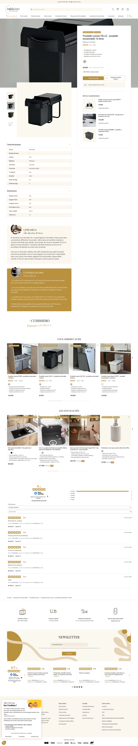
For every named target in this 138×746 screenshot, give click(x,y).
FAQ (103, 715)
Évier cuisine (24, 16)
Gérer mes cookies (107, 727)
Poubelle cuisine (34, 597)
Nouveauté (111, 16)
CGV (103, 712)
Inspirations (85, 712)
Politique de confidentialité (109, 724)
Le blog (84, 715)
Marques (120, 16)
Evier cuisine (62, 706)
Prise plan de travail (61, 16)
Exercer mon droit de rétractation (111, 730)
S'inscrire (69, 653)
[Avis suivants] (129, 675)
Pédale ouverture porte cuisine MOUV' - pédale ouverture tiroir (109, 100)
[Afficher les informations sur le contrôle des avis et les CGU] (21, 677)
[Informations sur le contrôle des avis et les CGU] (47, 496)
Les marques (62, 724)
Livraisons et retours (108, 709)
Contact (104, 706)
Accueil (9, 597)
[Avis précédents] (24, 675)
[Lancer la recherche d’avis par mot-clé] (130, 512)
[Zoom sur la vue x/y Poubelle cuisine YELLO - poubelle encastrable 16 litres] (44, 109)
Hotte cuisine (47, 16)
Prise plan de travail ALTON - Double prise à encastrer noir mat (111, 115)
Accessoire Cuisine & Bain (96, 16)
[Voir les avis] (22, 381)
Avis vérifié (129, 517)
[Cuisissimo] (13, 9)
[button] (128, 9)
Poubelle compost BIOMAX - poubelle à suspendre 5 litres (109, 130)
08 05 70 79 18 (115, 620)
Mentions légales (107, 721)
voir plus (30, 676)
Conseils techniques (88, 706)
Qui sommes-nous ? (88, 718)
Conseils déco (86, 709)
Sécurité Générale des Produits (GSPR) (113, 718)
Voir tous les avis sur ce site (39, 500)
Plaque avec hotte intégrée (78, 16)
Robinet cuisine (35, 16)
